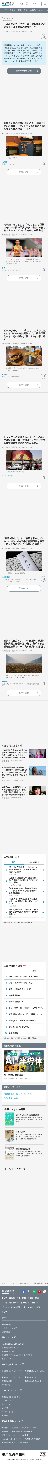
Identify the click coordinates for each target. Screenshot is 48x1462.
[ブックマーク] (43, 36)
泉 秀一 (4, 268)
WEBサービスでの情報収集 (22, 1431)
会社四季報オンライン (10, 1348)
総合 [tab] (13, 862)
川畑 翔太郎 (6, 577)
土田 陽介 (5, 681)
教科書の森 (6, 1385)
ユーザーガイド (8, 1412)
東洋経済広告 (7, 1381)
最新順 (12, 10)
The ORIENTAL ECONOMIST (13, 1344)
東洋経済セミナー (31, 1377)
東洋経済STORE (8, 1351)
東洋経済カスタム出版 (33, 1381)
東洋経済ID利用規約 (32, 1439)
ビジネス (7, 19)
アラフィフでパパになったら (20, 983)
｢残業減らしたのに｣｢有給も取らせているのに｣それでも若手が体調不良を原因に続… (23, 890)
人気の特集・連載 (13, 965)
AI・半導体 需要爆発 (13, 1075)
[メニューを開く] (45, 4)
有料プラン (6, 1404)
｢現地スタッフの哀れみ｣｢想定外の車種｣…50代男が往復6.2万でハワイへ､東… (23, 901)
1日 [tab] (14, 971)
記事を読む (24, 172)
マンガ (4, 1303)
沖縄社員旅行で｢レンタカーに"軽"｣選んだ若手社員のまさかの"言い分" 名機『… (24, 912)
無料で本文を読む (24, 71)
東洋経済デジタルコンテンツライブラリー (18, 1355)
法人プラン (6, 1408)
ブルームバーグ (7, 476)
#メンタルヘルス (11, 1098)
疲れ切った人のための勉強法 (27, 1115)
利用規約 (5, 1415)
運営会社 (5, 1428)
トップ (4, 10)
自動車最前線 (14, 995)
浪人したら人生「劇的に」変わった (23, 976)
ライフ (4, 1312)
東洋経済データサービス (11, 1377)
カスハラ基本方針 (8, 1442)
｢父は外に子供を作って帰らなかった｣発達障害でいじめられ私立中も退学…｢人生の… (23, 869)
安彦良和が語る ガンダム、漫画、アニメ (25, 1014)
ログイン (36, 4)
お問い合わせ (23, 1442)
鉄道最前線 (13, 1033)
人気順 (33, 10)
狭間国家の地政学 (23, 1149)
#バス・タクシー (28, 1094)
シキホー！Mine (8, 1359)
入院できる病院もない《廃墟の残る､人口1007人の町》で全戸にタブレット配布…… (23, 880)
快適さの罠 (20, 1132)
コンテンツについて (9, 1401)
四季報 (24, 1303)
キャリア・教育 (34, 1307)
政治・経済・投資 (18, 1307)
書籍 (33, 1303)
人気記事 (8, 857)
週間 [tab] (34, 971)
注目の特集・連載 (12, 1046)
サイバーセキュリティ (10, 1328)
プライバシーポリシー (10, 1435)
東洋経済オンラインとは (11, 1397)
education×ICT (7, 1324)
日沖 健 (4, 162)
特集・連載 (23, 10)
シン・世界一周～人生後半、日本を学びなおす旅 (26, 1008)
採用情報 (15, 1428)
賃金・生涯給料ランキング (20, 989)
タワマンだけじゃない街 (19, 1027)
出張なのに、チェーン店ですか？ (22, 1021)
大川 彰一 (5, 374)
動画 (40, 10)
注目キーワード (11, 1087)
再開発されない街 (16, 1002)
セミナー (12, 1303)
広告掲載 (5, 1431)
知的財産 (25, 1435)
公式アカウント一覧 (28, 1428)
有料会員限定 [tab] (34, 862)
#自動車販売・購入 (12, 1094)
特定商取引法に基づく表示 (12, 1439)
